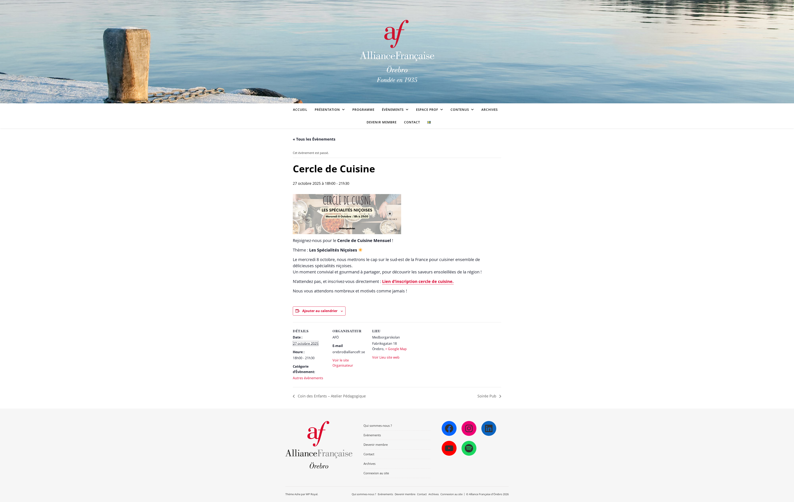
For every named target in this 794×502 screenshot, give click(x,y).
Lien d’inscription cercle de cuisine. (418, 281)
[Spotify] (469, 448)
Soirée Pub (487, 395)
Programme (363, 109)
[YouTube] (449, 448)
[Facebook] (449, 428)
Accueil (300, 109)
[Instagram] (469, 428)
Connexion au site (376, 473)
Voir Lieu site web (385, 357)
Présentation (327, 109)
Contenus (460, 109)
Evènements (372, 435)
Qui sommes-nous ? (378, 425)
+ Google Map (396, 349)
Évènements (393, 109)
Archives (489, 109)
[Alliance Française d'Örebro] (397, 52)
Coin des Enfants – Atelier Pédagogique (331, 395)
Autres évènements (308, 378)
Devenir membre (382, 122)
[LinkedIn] (488, 428)
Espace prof (427, 109)
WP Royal (311, 494)
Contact (412, 122)
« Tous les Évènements (314, 139)
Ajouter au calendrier (319, 311)
